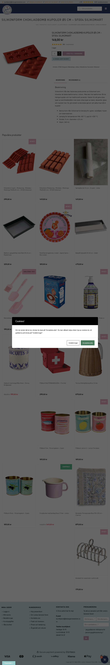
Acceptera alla (88, 343)
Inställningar (73, 343)
